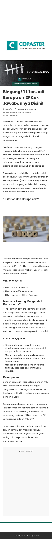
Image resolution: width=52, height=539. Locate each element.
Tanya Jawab (24, 112)
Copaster (34, 535)
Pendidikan (11, 112)
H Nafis (8, 109)
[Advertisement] (26, 18)
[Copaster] (26, 45)
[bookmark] (4, 8)
